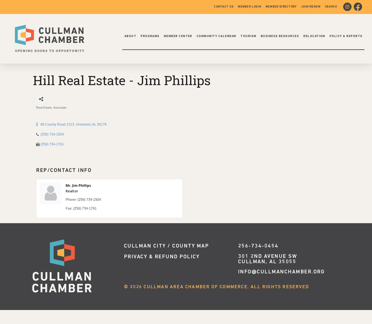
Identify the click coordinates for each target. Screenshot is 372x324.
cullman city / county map (166, 246)
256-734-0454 (258, 246)
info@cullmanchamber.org (281, 272)
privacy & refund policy (162, 257)
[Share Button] (41, 99)
